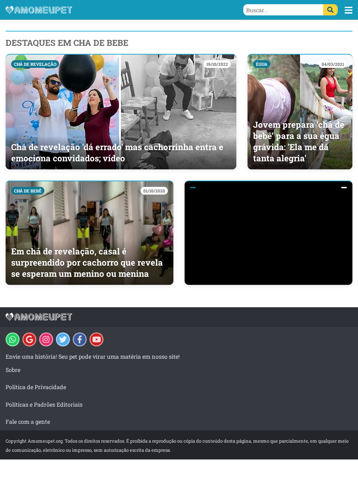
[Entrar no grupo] (13, 339)
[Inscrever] (96, 339)
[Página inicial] (92, 10)
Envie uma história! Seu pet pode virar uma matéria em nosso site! (93, 356)
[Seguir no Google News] (29, 339)
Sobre (13, 369)
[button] (348, 10)
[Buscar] (330, 9)
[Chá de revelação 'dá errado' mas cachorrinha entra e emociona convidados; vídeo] (121, 111)
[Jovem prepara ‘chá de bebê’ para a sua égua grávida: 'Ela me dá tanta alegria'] (300, 111)
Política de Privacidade (36, 387)
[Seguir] (46, 339)
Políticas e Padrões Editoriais (44, 404)
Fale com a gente (28, 421)
